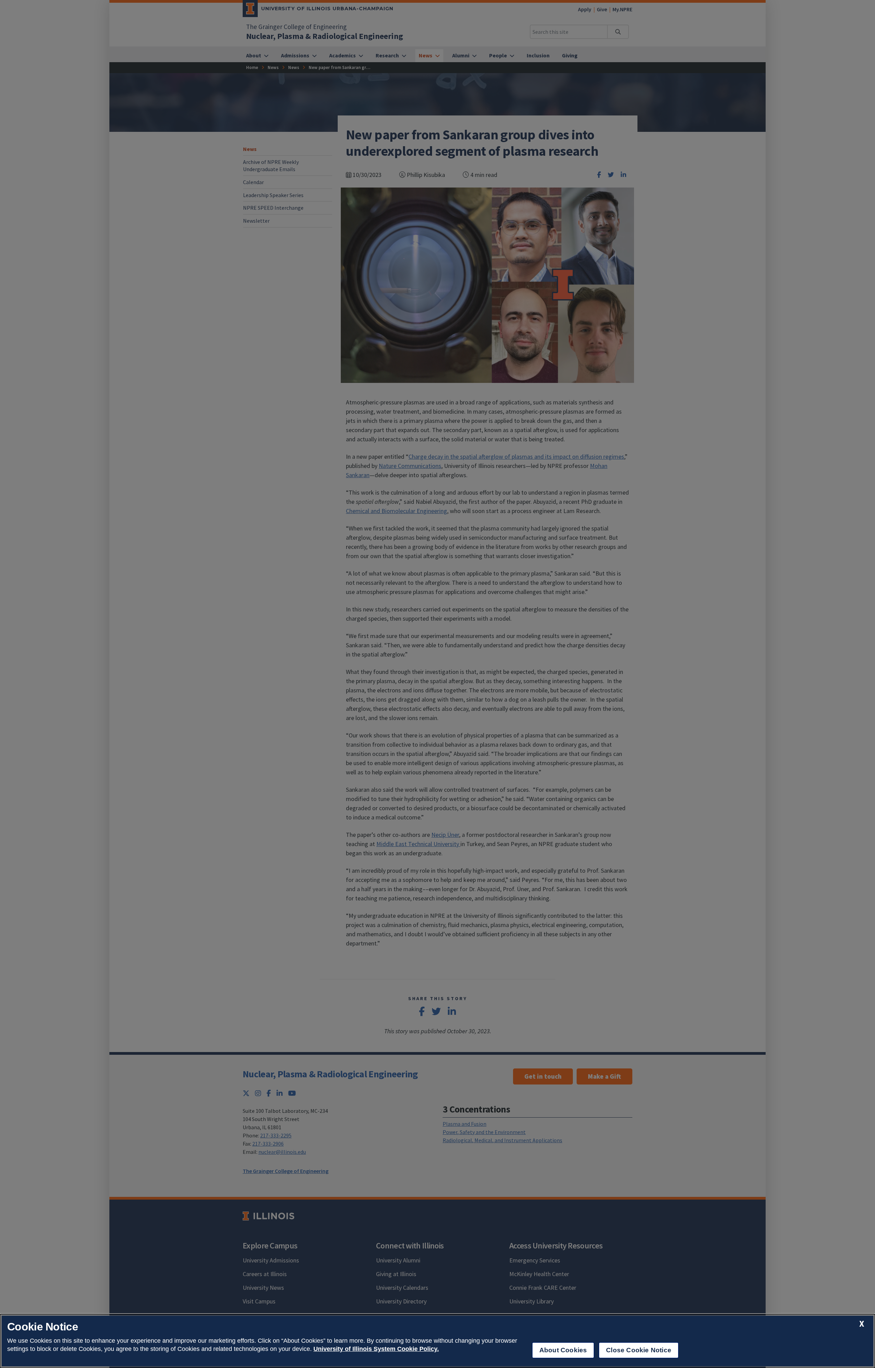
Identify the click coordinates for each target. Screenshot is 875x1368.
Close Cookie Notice (638, 1350)
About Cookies (563, 1350)
